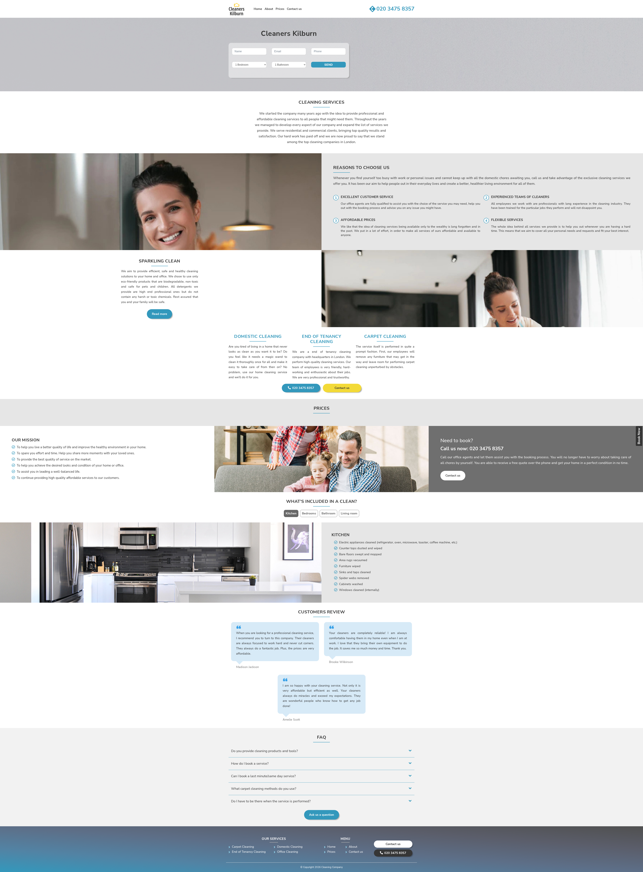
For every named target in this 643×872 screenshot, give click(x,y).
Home (258, 9)
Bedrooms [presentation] (309, 513)
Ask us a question (321, 815)
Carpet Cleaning (385, 336)
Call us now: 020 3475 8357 (472, 448)
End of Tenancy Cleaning (321, 339)
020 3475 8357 (395, 8)
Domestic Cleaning (258, 336)
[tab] (291, 514)
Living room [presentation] (349, 513)
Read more (159, 314)
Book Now (639, 436)
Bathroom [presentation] (328, 513)
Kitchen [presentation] (291, 513)
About (269, 9)
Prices (280, 9)
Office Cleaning (287, 852)
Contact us (294, 9)
